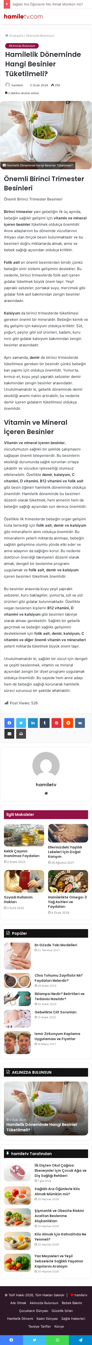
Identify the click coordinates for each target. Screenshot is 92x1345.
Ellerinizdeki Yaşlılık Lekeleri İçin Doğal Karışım (65, 852)
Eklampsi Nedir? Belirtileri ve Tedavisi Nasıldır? (60, 996)
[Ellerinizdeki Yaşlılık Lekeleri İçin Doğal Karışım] (68, 833)
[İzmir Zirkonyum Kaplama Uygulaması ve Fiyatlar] (17, 1042)
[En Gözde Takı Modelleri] (17, 956)
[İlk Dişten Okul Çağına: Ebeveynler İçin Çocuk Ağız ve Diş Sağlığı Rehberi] (17, 1172)
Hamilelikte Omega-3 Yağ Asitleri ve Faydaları (67, 902)
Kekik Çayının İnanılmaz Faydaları (21, 853)
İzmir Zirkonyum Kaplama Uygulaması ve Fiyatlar (57, 1036)
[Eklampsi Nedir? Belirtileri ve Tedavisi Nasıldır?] (17, 998)
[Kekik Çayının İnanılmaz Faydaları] (24, 835)
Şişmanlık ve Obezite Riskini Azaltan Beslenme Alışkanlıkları (59, 1215)
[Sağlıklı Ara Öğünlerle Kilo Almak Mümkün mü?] (17, 1195)
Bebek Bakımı (72, 1303)
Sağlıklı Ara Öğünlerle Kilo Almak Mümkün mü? (48, 4)
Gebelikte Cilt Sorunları (56, 1012)
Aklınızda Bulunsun (40, 35)
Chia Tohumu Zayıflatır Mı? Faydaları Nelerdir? (59, 978)
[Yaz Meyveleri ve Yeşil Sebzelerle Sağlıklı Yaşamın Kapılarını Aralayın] (17, 1263)
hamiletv (17, 85)
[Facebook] (9, 723)
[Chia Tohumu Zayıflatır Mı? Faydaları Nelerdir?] (17, 980)
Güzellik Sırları (62, 1311)
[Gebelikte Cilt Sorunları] (17, 1019)
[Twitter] (21, 723)
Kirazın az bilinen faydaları (40, 1130)
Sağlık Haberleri (73, 1318)
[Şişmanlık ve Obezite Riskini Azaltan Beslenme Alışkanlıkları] (17, 1217)
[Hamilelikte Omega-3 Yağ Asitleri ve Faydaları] (68, 881)
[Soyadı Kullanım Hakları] (24, 881)
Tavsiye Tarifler (39, 1326)
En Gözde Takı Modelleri (56, 945)
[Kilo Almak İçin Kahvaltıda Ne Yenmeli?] (17, 1241)
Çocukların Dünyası (33, 1311)
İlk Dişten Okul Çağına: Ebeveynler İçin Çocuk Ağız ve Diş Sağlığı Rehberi (61, 1170)
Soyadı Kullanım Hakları (18, 899)
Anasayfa (15, 35)
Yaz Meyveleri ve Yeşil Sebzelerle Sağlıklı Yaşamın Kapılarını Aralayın (59, 1261)
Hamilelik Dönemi (20, 1318)
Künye (59, 1326)
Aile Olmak (18, 1303)
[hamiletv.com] (23, 16)
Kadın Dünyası (47, 1318)
